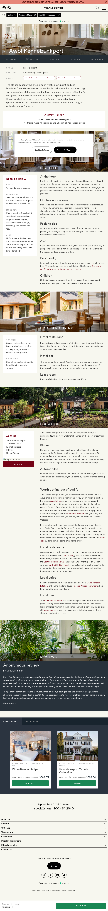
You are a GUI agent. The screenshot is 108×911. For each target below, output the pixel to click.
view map (18, 464)
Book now (81, 906)
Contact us (6, 849)
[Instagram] (43, 875)
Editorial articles (9, 845)
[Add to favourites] (5, 50)
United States (39, 46)
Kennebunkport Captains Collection (74, 771)
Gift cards (62, 890)
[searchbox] (84, 15)
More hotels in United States (68, 78)
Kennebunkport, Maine (20, 46)
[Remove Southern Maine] (34, 15)
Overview (11, 59)
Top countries (7, 832)
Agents (48, 890)
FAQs (38, 890)
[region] (54, 145)
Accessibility (71, 890)
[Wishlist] (95, 7)
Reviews (75, 59)
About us (5, 819)
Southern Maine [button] (25, 15)
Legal (34, 890)
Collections (6, 836)
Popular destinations (11, 841)
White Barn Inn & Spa (25, 769)
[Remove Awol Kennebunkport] (58, 15)
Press (43, 890)
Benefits (5, 823)
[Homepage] (54, 7)
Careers (55, 890)
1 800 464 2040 (62, 808)
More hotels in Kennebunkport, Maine (39, 78)
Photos (34, 59)
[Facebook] (50, 875)
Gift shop (5, 828)
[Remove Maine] (15, 15)
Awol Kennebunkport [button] (47, 15)
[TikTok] (64, 875)
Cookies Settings (42, 150)
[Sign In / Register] (4, 7)
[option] (30, 759)
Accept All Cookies (65, 150)
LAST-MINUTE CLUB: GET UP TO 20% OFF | (53, 2)
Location (54, 59)
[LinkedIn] (57, 875)
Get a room (97, 59)
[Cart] (99, 7)
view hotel (30, 783)
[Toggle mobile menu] (104, 7)
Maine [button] (10, 15)
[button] (11, 721)
